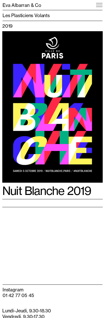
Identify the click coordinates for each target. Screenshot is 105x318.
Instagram (13, 289)
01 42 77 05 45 (18, 295)
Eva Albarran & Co (22, 5)
